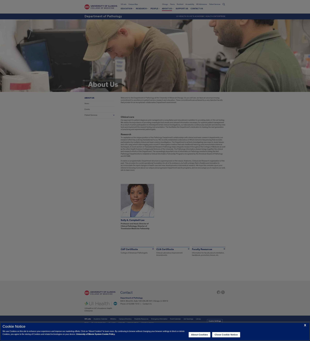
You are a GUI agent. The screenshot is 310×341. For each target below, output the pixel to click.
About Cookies (199, 334)
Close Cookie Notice (226, 334)
